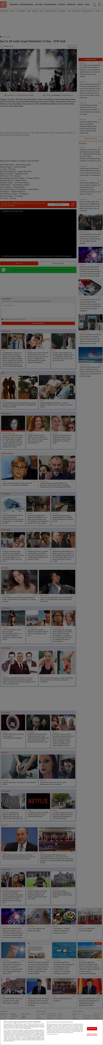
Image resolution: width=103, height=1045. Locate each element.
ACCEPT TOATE (92, 1028)
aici (8, 1036)
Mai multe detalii (27, 1028)
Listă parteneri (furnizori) (52, 1034)
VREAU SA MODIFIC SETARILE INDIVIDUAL (92, 1034)
